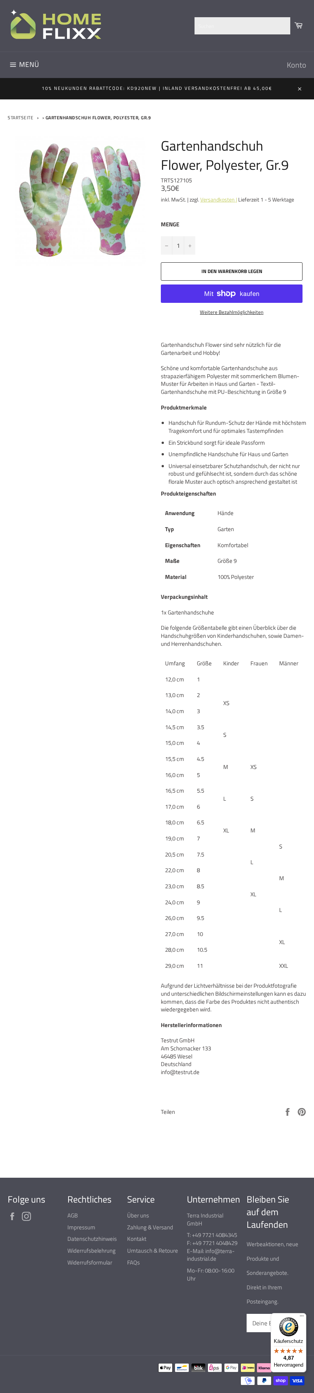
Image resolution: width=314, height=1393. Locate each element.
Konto (296, 65)
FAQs (133, 1262)
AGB (72, 1215)
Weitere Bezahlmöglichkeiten (231, 312)
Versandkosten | (218, 199)
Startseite (20, 117)
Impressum (81, 1227)
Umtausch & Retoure (152, 1250)
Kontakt (136, 1238)
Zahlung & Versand (150, 1227)
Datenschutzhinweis (92, 1238)
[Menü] (301, 1317)
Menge (170, 224)
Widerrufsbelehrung (91, 1250)
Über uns (138, 1215)
